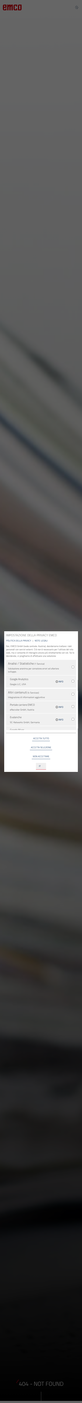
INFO (60, 681)
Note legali (41, 640)
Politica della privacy (19, 640)
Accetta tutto (41, 738)
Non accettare (41, 756)
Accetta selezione (41, 747)
